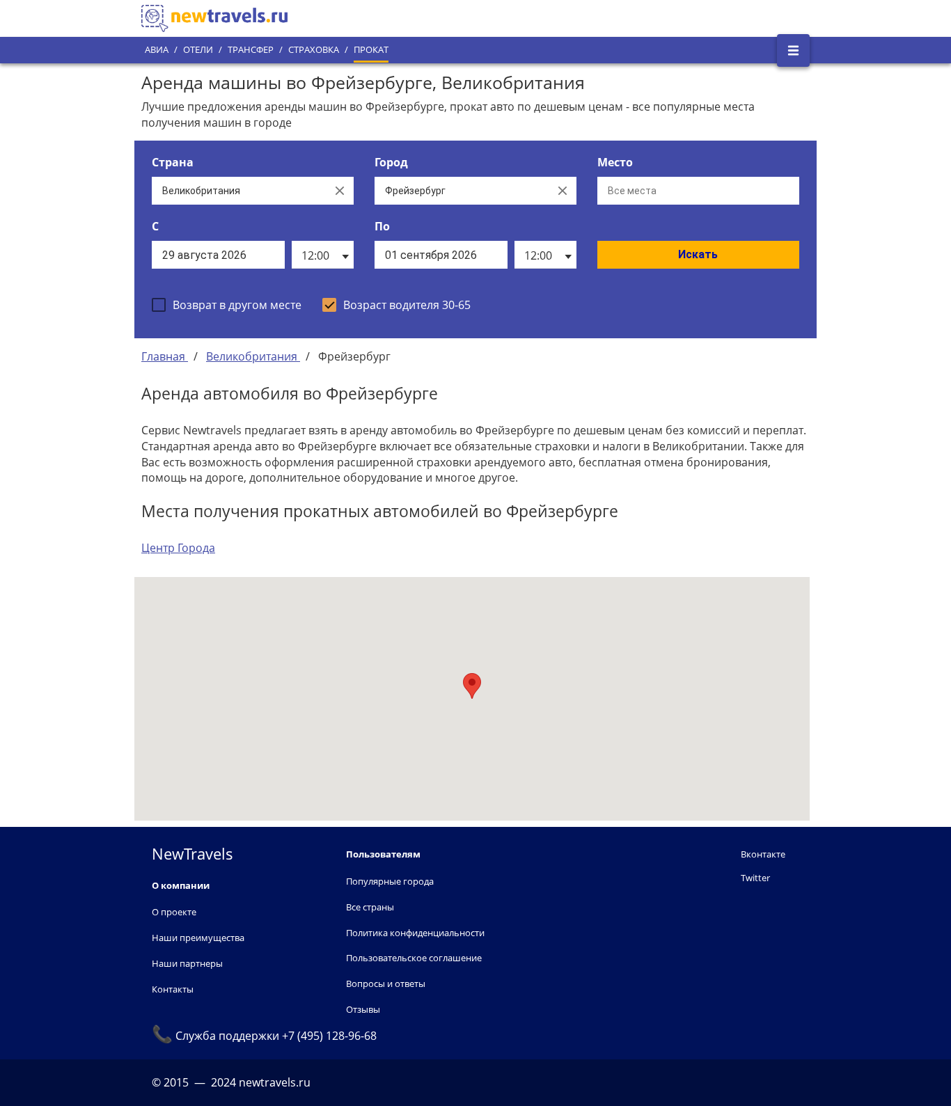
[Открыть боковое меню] (793, 50)
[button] (472, 686)
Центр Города (178, 547)
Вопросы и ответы (385, 983)
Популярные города (390, 881)
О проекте (174, 912)
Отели (198, 50)
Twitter (755, 877)
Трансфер (251, 50)
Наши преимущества (198, 937)
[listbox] (323, 255)
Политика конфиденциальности (415, 932)
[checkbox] (226, 305)
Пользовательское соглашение (414, 957)
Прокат (371, 50)
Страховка (313, 50)
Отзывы (363, 1009)
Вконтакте (763, 854)
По (382, 226)
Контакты (173, 989)
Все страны (370, 907)
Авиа (156, 50)
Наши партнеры (187, 963)
